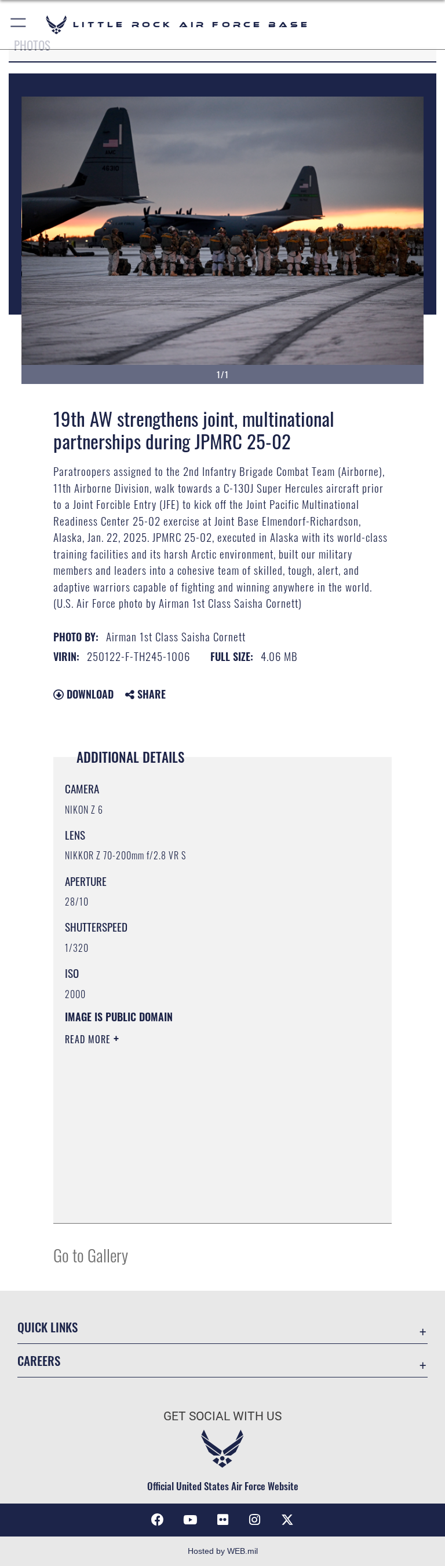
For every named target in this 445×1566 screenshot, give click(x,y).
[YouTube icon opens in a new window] (190, 1519)
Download (89, 693)
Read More (89, 1039)
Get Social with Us (222, 1416)
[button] (19, 24)
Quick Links (47, 1327)
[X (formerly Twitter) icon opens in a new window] (287, 1519)
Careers (38, 1360)
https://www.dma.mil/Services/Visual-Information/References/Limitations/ (201, 1129)
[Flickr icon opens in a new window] (222, 1519)
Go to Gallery (90, 1254)
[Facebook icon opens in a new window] (157, 1519)
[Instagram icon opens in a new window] (255, 1519)
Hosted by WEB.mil (223, 1551)
